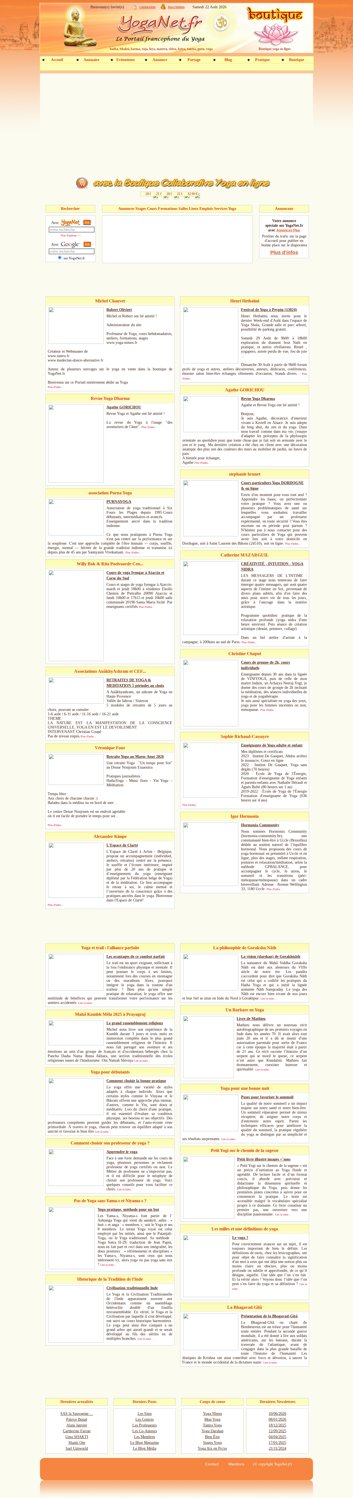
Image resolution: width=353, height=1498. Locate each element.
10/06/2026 (277, 1414)
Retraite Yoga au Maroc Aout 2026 (135, 757)
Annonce (160, 60)
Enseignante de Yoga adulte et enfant (272, 745)
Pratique (262, 60)
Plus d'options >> (71, 235)
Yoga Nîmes (212, 1414)
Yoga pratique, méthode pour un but (128, 1209)
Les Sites (145, 1414)
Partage (194, 60)
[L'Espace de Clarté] (76, 897)
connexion (147, 7)
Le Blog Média (144, 1448)
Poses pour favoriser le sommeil (267, 1097)
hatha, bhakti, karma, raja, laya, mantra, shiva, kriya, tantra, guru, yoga (161, 49)
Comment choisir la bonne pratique (136, 1081)
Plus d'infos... (55, 387)
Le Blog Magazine (144, 1443)
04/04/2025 (277, 1437)
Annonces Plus (288, 230)
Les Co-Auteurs (144, 1431)
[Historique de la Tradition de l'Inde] (76, 1341)
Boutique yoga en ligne (275, 49)
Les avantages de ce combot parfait (135, 956)
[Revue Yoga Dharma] (210, 431)
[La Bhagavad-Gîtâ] (210, 1349)
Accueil (57, 60)
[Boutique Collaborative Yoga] (176, 191)
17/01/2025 (277, 1443)
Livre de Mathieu (251, 1019)
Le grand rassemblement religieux (134, 1023)
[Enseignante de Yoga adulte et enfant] (210, 797)
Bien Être (212, 1437)
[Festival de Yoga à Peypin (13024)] (210, 362)
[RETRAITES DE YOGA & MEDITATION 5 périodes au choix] (76, 702)
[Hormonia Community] (210, 885)
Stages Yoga (212, 1443)
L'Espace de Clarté (122, 845)
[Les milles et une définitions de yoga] (206, 1296)
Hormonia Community (260, 825)
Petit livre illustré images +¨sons (263, 1159)
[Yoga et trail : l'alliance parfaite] (76, 989)
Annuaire (91, 60)
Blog (228, 60)
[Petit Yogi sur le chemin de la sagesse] (208, 1217)
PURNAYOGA (118, 502)
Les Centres (144, 1419)
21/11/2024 (277, 1448)
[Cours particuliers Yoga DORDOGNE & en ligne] (210, 535)
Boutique (296, 60)
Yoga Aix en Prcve (212, 1448)
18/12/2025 (277, 1425)
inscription (176, 7)
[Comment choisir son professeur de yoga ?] (76, 1185)
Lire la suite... (86, 1002)
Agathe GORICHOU (123, 407)
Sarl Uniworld (77, 1448)
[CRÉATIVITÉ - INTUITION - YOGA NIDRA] (210, 634)
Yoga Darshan (212, 1431)
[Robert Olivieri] (76, 343)
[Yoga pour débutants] (76, 1114)
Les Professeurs (144, 1425)
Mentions (236, 1464)
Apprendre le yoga (121, 1152)
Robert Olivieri (119, 310)
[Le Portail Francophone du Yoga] (164, 30)
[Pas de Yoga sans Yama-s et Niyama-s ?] (72, 1268)
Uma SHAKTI (76, 1437)
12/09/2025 (277, 1431)
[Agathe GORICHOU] (76, 481)
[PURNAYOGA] (76, 534)
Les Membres (144, 1437)
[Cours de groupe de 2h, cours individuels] (210, 725)
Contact (212, 1464)
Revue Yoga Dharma (258, 399)
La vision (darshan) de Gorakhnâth (270, 956)
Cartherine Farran (76, 1431)
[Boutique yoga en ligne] (273, 30)
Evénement (125, 60)
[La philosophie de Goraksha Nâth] (210, 989)
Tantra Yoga (212, 1425)
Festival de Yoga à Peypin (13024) (269, 310)
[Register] (163, 8)
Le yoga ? (240, 1238)
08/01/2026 (277, 1419)
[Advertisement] (182, 67)
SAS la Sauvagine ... (76, 1414)
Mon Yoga (212, 1419)
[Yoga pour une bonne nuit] (210, 1130)
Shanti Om (76, 1443)
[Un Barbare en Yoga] (208, 1077)
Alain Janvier (76, 1425)
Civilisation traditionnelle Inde (132, 1288)
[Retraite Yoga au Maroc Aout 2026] (76, 784)
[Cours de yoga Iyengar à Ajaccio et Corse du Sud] (76, 660)
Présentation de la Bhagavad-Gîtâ (269, 1316)
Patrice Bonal (76, 1419)
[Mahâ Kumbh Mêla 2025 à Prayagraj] (76, 1044)
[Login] (134, 8)
